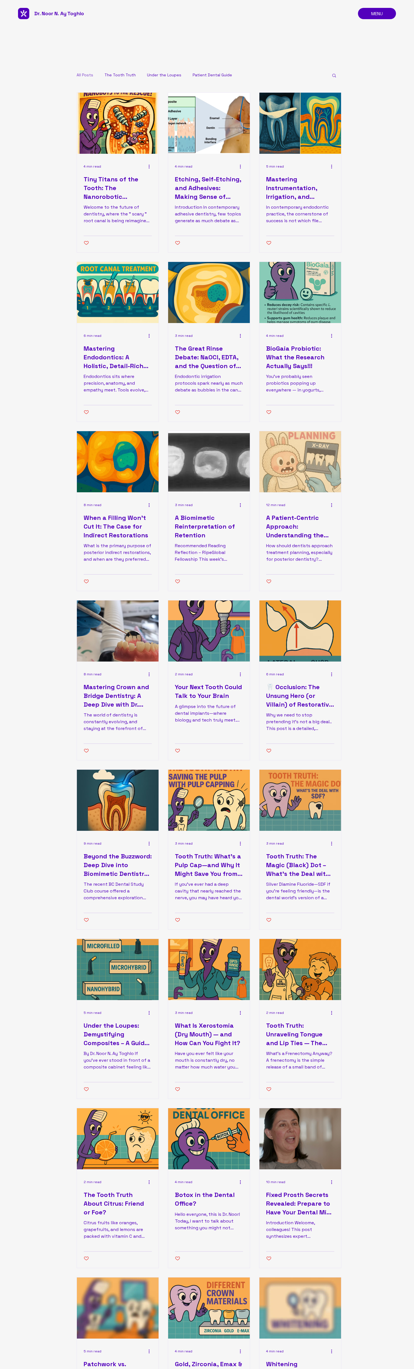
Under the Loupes (164, 74)
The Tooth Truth (120, 74)
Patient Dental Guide (212, 74)
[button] (334, 76)
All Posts (85, 74)
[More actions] (151, 166)
